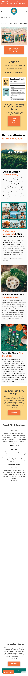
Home (2, 17)
